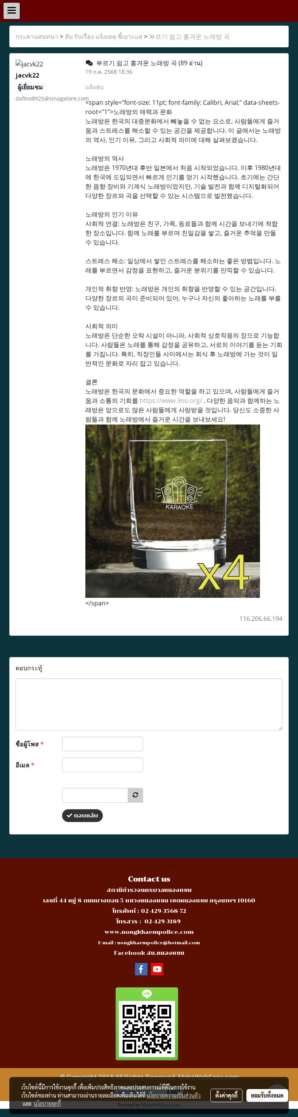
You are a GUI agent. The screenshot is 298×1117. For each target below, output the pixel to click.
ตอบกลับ (85, 815)
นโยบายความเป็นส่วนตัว (174, 1095)
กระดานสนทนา (37, 36)
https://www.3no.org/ (171, 400)
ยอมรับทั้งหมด (267, 1095)
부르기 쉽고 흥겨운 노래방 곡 (189, 36)
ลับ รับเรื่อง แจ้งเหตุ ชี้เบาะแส (103, 36)
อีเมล (25, 765)
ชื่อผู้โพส (30, 744)
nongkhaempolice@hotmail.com (158, 942)
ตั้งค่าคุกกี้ (226, 1095)
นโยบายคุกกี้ (47, 1103)
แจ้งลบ (94, 87)
